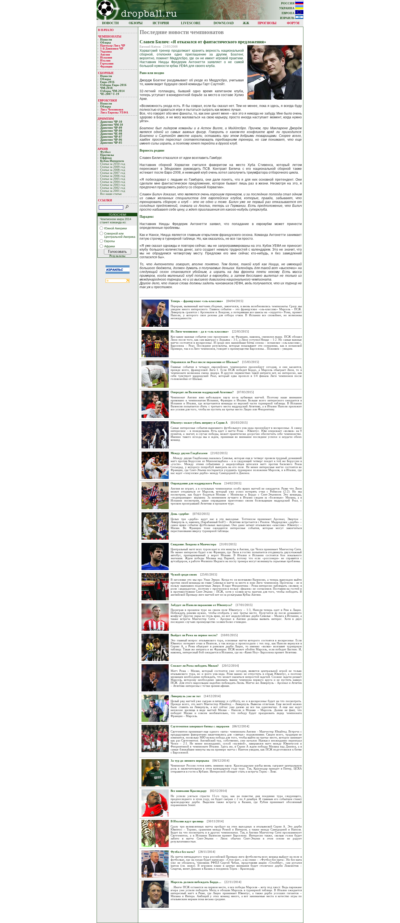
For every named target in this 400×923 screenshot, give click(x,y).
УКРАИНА (287, 8)
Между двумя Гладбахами (189, 453)
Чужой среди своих (184, 574)
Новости (106, 39)
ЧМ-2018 (106, 88)
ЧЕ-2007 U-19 (109, 94)
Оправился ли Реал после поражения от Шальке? (205, 362)
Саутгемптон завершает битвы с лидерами (200, 726)
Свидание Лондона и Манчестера (193, 544)
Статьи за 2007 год (112, 172)
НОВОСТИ (110, 23)
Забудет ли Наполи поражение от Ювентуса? (201, 605)
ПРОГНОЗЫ (267, 23)
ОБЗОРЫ (136, 23)
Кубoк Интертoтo (112, 160)
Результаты (117, 255)
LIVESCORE (191, 23)
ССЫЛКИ (105, 200)
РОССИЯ (288, 3)
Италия (105, 60)
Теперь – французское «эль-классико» (197, 301)
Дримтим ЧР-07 (111, 136)
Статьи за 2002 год (112, 187)
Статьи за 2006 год (112, 175)
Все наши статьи (111, 193)
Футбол (105, 151)
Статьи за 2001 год (112, 190)
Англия (105, 54)
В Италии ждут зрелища (187, 821)
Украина (106, 51)
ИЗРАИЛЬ (287, 18)
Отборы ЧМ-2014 (112, 91)
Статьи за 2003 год (112, 184)
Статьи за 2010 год (112, 163)
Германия (106, 63)
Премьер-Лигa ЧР (113, 45)
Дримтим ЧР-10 (111, 121)
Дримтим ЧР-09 (111, 127)
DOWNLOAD (224, 23)
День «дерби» (180, 513)
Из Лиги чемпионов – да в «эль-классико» (200, 331)
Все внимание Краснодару (189, 790)
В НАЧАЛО (106, 30)
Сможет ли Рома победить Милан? (195, 665)
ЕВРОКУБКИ (107, 100)
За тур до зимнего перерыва (190, 760)
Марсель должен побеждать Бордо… (196, 882)
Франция (106, 66)
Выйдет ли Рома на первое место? (194, 635)
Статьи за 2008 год (112, 169)
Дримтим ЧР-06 (111, 139)
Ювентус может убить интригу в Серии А (199, 422)
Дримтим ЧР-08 (111, 130)
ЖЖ (246, 23)
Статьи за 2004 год (112, 181)
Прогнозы (107, 154)
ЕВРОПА (288, 13)
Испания (106, 57)
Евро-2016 (107, 82)
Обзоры (105, 42)
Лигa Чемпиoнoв (112, 109)
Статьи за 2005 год (112, 178)
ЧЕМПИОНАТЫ (109, 36)
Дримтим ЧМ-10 (111, 124)
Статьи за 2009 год (112, 166)
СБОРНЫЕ (106, 73)
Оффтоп (106, 157)
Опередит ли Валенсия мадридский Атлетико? (202, 392)
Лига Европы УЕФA (114, 112)
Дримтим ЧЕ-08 (111, 133)
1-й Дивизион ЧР (112, 48)
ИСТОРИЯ (161, 23)
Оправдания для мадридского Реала (196, 483)
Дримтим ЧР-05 (111, 142)
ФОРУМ (293, 23)
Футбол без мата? (183, 851)
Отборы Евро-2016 (113, 85)
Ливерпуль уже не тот (186, 696)
